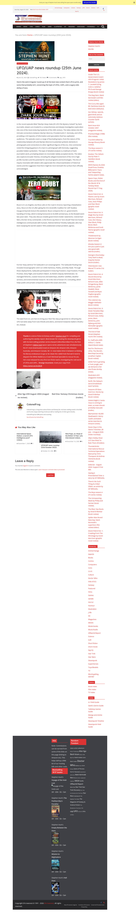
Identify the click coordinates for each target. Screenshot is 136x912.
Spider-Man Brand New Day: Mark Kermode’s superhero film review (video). (95, 522)
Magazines (71, 26)
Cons (31, 26)
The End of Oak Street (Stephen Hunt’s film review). (95, 334)
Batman (81, 754)
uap (60, 77)
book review (78, 757)
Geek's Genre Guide (95, 706)
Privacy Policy (84, 907)
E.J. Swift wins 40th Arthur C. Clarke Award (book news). (95, 342)
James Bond (83, 772)
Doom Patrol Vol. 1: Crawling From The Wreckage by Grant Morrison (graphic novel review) (95, 536)
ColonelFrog (33, 77)
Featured (91, 588)
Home (29, 35)
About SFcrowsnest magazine (70, 905)
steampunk (77, 796)
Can (64, 792)
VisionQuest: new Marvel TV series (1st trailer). (96, 268)
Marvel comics (77, 778)
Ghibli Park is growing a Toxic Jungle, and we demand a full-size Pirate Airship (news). (96, 367)
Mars (72, 778)
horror (72, 772)
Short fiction (93, 643)
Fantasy (79, 8)
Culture (73, 8)
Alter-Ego (82, 751)
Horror (88, 8)
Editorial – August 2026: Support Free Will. (95, 467)
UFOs (83, 811)
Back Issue (74, 754)
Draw (80, 765)
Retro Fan (72, 787)
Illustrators (77, 772)
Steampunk (92, 660)
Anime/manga (58, 8)
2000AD (72, 748)
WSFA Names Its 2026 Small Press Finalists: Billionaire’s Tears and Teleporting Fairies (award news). (96, 170)
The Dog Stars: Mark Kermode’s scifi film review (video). (96, 97)
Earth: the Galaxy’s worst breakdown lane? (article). (95, 383)
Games (50, 26)
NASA (77, 781)
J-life (83, 8)
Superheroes (93, 664)
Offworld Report (94, 633)
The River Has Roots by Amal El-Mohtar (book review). (95, 511)
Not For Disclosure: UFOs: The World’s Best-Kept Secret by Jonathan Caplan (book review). (95, 353)
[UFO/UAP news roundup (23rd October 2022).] (50, 432)
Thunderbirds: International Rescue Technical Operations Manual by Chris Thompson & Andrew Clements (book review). (96, 453)
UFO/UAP (80, 811)
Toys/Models (91, 26)
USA (56, 792)
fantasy (71, 769)
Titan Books (78, 808)
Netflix (82, 781)
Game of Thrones (79, 769)
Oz (61, 792)
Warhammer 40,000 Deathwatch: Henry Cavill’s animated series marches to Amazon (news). (95, 419)
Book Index (92, 686)
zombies (72, 814)
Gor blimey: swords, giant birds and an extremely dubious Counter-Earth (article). (95, 117)
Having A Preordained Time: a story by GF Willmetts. (96, 475)
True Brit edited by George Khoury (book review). (96, 142)
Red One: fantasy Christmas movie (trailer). (67, 396)
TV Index (91, 692)
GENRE (91, 599)
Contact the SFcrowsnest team (97, 905)
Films (43, 26)
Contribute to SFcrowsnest (84, 905)
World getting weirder (22, 63)
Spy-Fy (77, 11)
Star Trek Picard (79, 793)
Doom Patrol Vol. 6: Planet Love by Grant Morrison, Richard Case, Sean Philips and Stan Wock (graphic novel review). (96, 201)
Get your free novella (90, 2)
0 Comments (52, 77)
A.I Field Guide (93, 702)
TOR (82, 808)
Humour (91, 606)
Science (93, 8)
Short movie (93, 647)
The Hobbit (76, 799)
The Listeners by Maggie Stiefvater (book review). (94, 302)
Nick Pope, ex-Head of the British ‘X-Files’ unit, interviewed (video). (74, 436)
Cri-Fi (90, 571)
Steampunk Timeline (96, 721)
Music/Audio (81, 26)
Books (25, 26)
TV (98, 26)
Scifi (98, 8)
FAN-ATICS (92, 581)
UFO (63, 77)
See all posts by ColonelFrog (35, 417)
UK (53, 792)
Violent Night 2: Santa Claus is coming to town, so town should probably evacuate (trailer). (96, 405)
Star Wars (92, 657)
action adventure (79, 748)
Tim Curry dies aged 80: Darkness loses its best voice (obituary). (96, 106)
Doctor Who (92, 578)
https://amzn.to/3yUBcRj (32, 366)
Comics (37, 26)
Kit (65, 26)
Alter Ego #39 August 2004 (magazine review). (33, 396)
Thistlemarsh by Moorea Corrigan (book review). (94, 238)
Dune (83, 765)
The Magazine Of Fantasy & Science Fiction (77, 802)
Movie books (93, 626)
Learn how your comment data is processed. (51, 469)
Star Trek (91, 654)
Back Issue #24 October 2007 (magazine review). (95, 128)
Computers (67, 8)
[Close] (134, 2)
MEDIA (90, 623)
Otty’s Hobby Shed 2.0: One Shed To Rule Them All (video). (96, 440)
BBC (84, 754)
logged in (25, 466)
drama (77, 765)
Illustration (58, 26)
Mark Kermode (80, 775)
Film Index (92, 689)
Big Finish (72, 757)
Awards (18, 26)
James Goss (72, 774)
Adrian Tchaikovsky (74, 751)
